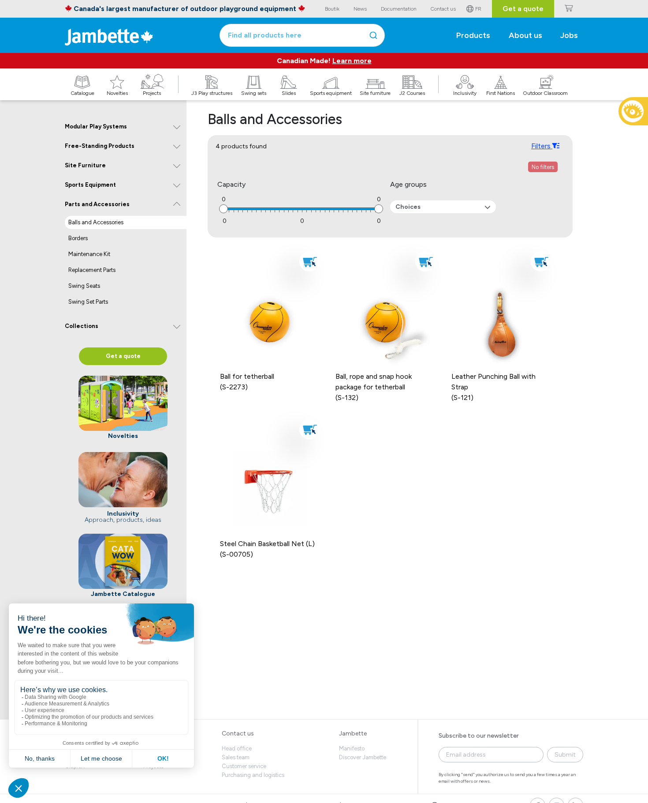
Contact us (238, 733)
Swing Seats (84, 286)
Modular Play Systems (96, 126)
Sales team (236, 757)
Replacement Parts (91, 270)
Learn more (352, 61)
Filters (541, 146)
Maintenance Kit (89, 254)
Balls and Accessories (95, 222)
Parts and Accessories (97, 204)
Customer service (244, 766)
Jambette (353, 733)
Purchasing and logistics (253, 775)
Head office (237, 748)
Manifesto (352, 748)
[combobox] (302, 35)
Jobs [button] (569, 35)
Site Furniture (85, 165)
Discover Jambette (362, 757)
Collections (81, 326)
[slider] (223, 208)
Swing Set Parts (88, 301)
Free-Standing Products (99, 146)
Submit (565, 754)
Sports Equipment (90, 184)
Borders (78, 238)
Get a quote (523, 8)
